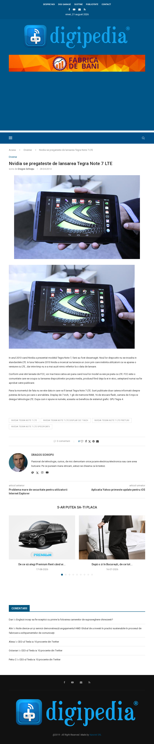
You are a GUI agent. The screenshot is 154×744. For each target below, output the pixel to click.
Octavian (13, 650)
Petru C (12, 659)
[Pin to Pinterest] (93, 441)
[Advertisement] (77, 104)
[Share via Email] (97, 441)
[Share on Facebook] (86, 441)
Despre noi (49, 4)
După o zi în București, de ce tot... (112, 564)
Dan (11, 619)
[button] (14, 545)
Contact (106, 4)
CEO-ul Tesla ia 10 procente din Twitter (38, 641)
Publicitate (92, 4)
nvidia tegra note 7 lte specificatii (30, 426)
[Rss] (85, 9)
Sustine (78, 4)
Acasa (12, 150)
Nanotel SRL (95, 734)
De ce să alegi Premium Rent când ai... (42, 564)
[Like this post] (82, 441)
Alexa (12, 641)
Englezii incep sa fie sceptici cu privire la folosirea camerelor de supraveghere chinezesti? (64, 619)
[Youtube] (74, 9)
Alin (11, 628)
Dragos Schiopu (26, 169)
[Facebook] (69, 9)
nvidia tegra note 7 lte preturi (111, 420)
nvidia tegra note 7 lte (24, 420)
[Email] (79, 9)
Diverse (28, 150)
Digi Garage (64, 4)
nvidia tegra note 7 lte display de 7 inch (65, 420)
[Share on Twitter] (89, 441)
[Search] (143, 138)
